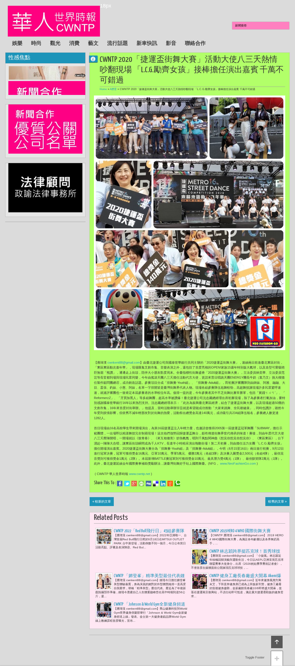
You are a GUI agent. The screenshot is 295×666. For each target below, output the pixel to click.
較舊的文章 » (277, 501)
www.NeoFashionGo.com (238, 463)
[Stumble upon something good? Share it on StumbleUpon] (141, 483)
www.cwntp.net (139, 474)
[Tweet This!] (127, 483)
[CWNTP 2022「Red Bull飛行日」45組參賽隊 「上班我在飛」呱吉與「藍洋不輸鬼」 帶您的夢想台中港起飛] (104, 536)
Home (103, 89)
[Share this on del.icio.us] (155, 483)
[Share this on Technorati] (177, 483)
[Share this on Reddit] (170, 483)
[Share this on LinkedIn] (163, 483)
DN (96, 59)
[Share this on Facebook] (119, 483)
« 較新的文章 (101, 501)
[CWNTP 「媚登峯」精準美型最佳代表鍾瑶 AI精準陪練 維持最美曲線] (104, 581)
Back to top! (277, 642)
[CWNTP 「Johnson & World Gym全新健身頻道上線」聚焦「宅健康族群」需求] (104, 610)
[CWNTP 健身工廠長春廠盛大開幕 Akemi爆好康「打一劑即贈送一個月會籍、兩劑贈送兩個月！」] (199, 581)
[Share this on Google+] (134, 483)
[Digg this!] (148, 483)
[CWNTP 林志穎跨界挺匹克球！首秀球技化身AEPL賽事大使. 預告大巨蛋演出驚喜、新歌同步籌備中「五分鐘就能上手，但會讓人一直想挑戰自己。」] (199, 557)
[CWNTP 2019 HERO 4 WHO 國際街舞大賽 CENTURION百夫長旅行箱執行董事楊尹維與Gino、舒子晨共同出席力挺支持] (199, 536)
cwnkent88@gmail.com (123, 362)
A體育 (113, 89)
